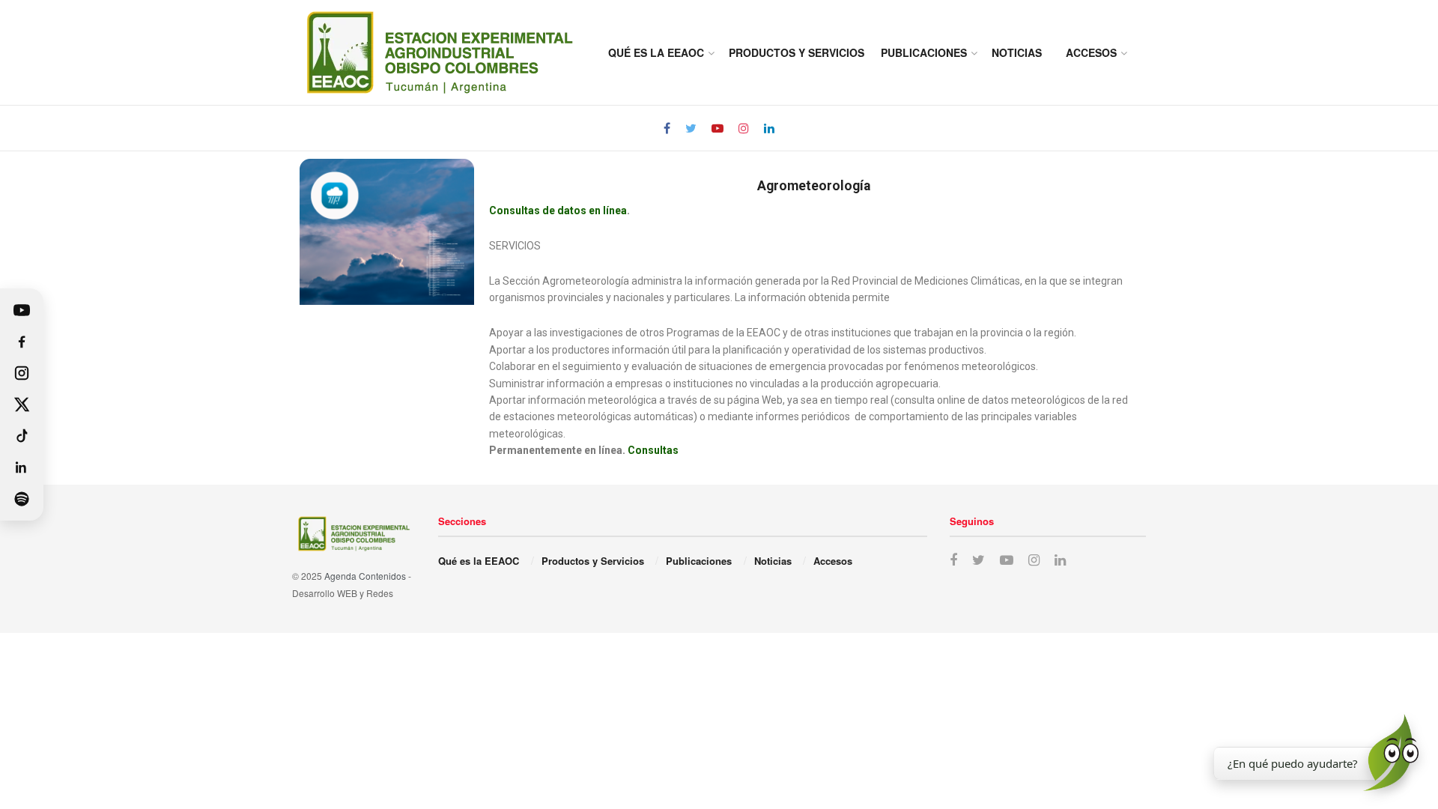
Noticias (1017, 52)
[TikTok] (21, 436)
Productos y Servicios (796, 52)
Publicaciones (924, 52)
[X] (21, 404)
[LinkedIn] (21, 467)
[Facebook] (21, 341)
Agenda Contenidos (365, 575)
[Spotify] (21, 499)
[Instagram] (21, 373)
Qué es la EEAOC (656, 52)
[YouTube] (21, 310)
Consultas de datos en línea (558, 210)
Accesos (1091, 52)
